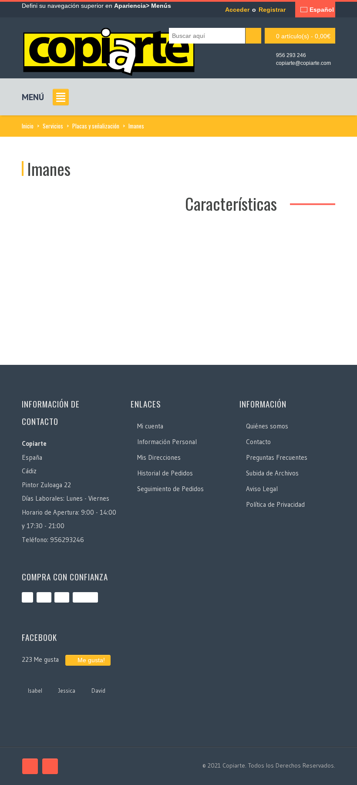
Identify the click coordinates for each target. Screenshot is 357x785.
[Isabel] (35, 679)
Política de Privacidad (275, 504)
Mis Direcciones (159, 457)
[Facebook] (30, 766)
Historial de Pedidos (165, 473)
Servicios (53, 125)
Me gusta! (90, 660)
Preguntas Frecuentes (276, 457)
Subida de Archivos (272, 473)
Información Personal (167, 442)
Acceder (237, 9)
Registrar (272, 9)
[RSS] (50, 766)
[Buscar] (253, 36)
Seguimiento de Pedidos (170, 489)
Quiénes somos (267, 426)
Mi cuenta (150, 426)
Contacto (258, 442)
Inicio (28, 125)
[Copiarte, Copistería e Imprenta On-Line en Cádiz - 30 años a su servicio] (109, 49)
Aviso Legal (262, 489)
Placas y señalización (95, 125)
